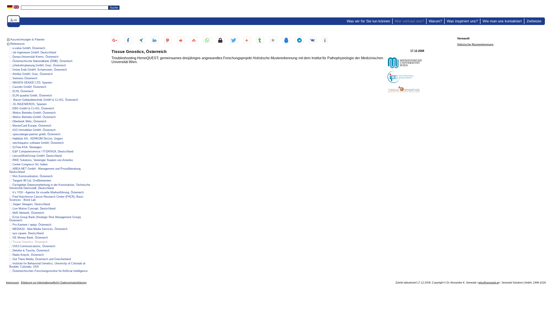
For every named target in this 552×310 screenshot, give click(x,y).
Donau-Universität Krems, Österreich (35, 56)
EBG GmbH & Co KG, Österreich (33, 108)
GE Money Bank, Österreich (30, 237)
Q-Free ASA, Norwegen (27, 147)
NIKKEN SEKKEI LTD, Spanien (32, 82)
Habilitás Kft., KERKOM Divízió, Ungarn (38, 138)
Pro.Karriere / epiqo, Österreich (32, 224)
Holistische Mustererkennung (475, 44)
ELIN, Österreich (23, 91)
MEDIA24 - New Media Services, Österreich (40, 229)
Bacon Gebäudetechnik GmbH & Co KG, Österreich (45, 99)
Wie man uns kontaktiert (502, 21)
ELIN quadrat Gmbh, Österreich (32, 95)
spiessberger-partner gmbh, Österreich (36, 134)
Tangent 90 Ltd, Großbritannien (32, 180)
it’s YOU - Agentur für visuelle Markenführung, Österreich (48, 192)
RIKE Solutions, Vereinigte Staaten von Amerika (43, 160)
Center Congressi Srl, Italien (30, 164)
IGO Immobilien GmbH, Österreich (34, 130)
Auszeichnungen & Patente (27, 39)
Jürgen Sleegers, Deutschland (31, 204)
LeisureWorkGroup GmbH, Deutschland (37, 155)
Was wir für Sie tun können (368, 21)
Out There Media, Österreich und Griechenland (42, 259)
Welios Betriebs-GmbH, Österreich (34, 112)
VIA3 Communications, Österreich (34, 246)
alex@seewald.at (488, 282)
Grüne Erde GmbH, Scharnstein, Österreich (40, 69)
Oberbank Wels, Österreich (29, 121)
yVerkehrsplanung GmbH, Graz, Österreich (39, 65)
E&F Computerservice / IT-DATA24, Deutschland (43, 151)
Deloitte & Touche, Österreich (31, 250)
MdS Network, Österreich (28, 212)
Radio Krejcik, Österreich (28, 254)
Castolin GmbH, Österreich (29, 86)
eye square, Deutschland (28, 233)
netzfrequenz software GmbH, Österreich (38, 142)
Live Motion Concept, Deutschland (34, 208)
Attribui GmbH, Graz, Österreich (33, 74)
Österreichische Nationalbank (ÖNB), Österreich (42, 61)
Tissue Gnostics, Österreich (30, 241)
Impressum (12, 282)
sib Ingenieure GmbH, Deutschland (34, 52)
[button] (115, 40)
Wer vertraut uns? (409, 21)
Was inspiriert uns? (462, 21)
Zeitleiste (534, 21)
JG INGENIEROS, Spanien (30, 104)
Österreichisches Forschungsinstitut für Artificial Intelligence (50, 271)
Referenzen (17, 43)
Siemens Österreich (25, 78)
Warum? (435, 21)
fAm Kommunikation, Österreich (33, 176)
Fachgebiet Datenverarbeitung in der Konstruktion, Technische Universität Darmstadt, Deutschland (49, 186)
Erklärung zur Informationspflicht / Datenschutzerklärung (53, 282)
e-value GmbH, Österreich (29, 48)
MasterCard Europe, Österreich (32, 125)
